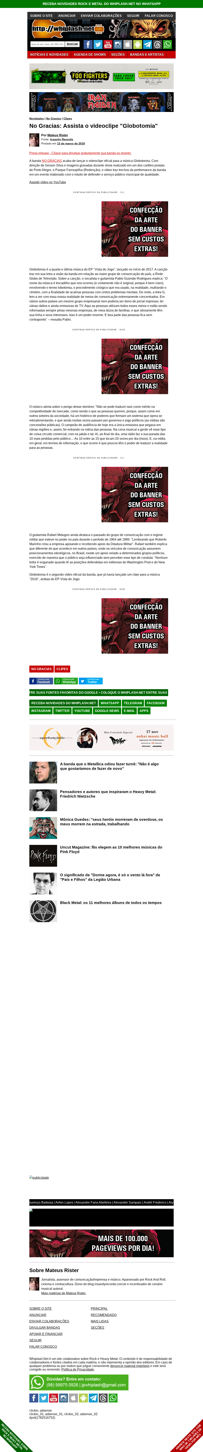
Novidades (36, 118)
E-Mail (129, 711)
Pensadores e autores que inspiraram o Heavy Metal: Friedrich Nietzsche (108, 794)
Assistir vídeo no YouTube (47, 182)
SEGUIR (133, 15)
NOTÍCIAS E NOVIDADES (49, 54)
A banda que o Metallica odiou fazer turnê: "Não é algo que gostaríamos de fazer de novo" (109, 766)
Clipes (67, 118)
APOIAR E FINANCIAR (46, 1334)
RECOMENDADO (104, 1315)
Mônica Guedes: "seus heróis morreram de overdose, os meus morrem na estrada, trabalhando (111, 821)
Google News (107, 711)
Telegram (133, 703)
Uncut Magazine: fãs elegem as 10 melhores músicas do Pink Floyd (111, 849)
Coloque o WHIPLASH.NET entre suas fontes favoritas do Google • (115, 692)
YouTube (82, 711)
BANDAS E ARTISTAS (147, 54)
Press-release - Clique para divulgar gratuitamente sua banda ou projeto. (80, 153)
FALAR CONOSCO (159, 15)
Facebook (156, 703)
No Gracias (53, 118)
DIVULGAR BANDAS (44, 1327)
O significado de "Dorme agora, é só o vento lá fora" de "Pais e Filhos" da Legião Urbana (110, 877)
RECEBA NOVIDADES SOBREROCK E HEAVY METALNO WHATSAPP (15, 1437)
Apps (144, 711)
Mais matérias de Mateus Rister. (63, 1293)
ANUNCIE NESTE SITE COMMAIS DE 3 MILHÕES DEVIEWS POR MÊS (188, 1437)
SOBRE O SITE (41, 15)
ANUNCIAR (67, 15)
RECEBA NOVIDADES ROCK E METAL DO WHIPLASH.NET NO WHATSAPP (102, 4)
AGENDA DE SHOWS (90, 54)
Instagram (41, 711)
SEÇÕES (118, 54)
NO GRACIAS (52, 160)
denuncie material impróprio (129, 1366)
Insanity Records (61, 139)
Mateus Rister (57, 135)
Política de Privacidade (77, 1369)
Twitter (62, 711)
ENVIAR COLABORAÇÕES (101, 15)
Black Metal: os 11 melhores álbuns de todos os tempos (111, 903)
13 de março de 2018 (71, 143)
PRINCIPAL (99, 1308)
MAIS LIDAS (100, 1321)
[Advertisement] (62, 366)
